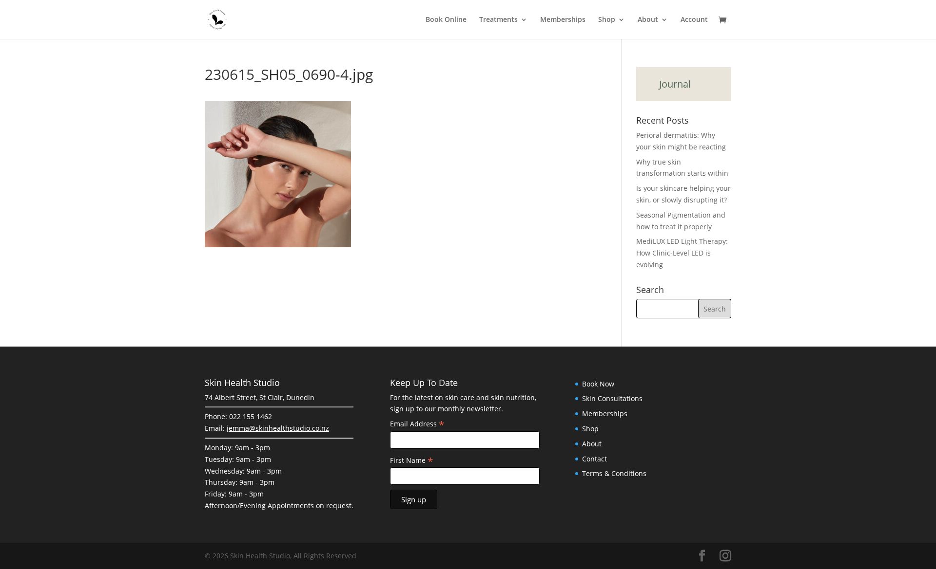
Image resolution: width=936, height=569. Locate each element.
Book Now (598, 383)
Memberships (562, 20)
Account (694, 20)
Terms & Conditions (614, 473)
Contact (594, 458)
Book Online (446, 20)
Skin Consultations (612, 398)
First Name (411, 460)
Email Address (417, 424)
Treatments (498, 20)
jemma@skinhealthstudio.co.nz (278, 428)
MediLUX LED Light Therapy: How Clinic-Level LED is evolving (682, 253)
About (648, 20)
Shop (606, 20)
